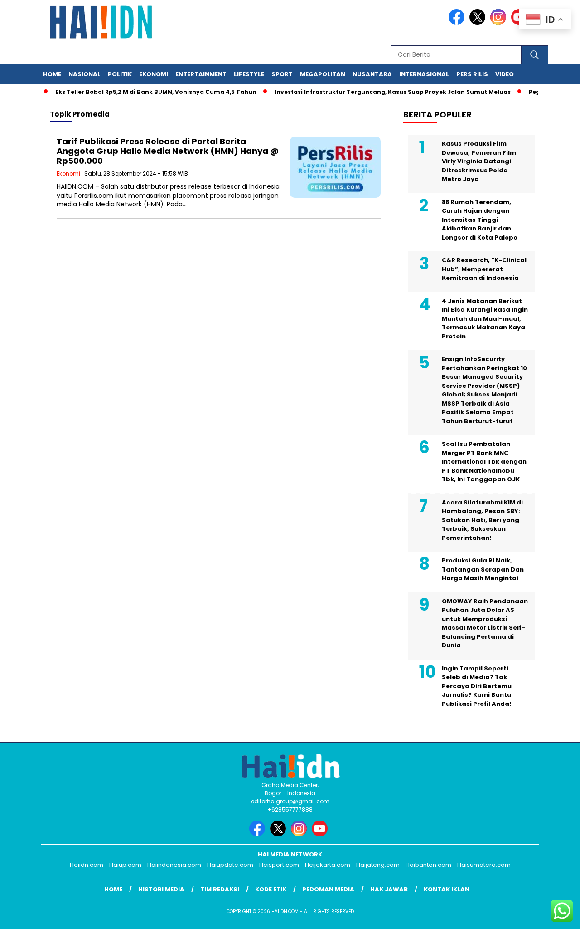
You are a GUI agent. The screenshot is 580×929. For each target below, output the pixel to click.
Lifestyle (249, 74)
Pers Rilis (472, 74)
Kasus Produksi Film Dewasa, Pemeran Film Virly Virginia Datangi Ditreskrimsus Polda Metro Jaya (479, 161)
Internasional (424, 74)
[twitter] (478, 23)
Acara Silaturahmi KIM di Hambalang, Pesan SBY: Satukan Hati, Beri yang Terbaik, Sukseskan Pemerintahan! (482, 520)
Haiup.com (125, 865)
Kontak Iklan (446, 889)
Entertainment (201, 74)
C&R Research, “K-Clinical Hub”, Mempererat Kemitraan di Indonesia (484, 269)
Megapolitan (322, 74)
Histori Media (161, 889)
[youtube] (321, 834)
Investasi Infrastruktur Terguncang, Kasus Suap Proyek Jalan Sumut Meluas (382, 92)
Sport (282, 74)
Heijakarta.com (327, 865)
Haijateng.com (378, 865)
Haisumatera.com (484, 865)
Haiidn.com (86, 865)
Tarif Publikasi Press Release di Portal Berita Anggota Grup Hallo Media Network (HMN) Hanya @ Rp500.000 (168, 151)
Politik (120, 74)
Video (504, 74)
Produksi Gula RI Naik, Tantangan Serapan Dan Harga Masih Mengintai (483, 569)
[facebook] (458, 23)
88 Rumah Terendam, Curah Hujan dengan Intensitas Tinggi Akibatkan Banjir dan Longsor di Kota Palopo (479, 220)
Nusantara (372, 74)
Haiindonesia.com (174, 865)
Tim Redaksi (219, 889)
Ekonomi (153, 74)
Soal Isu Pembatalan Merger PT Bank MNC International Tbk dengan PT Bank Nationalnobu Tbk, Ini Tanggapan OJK (484, 462)
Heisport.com (279, 865)
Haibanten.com (428, 865)
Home (52, 74)
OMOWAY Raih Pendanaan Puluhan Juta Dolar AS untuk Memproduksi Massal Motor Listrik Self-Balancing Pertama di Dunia (485, 623)
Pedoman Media (328, 889)
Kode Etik (270, 889)
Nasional (84, 74)
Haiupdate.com (230, 865)
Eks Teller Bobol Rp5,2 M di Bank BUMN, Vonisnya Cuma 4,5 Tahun (145, 92)
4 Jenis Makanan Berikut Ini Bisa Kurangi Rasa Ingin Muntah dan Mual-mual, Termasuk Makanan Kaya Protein (485, 319)
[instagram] (499, 23)
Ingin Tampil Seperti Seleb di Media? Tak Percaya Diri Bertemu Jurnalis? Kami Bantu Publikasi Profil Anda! (477, 686)
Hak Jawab (389, 889)
